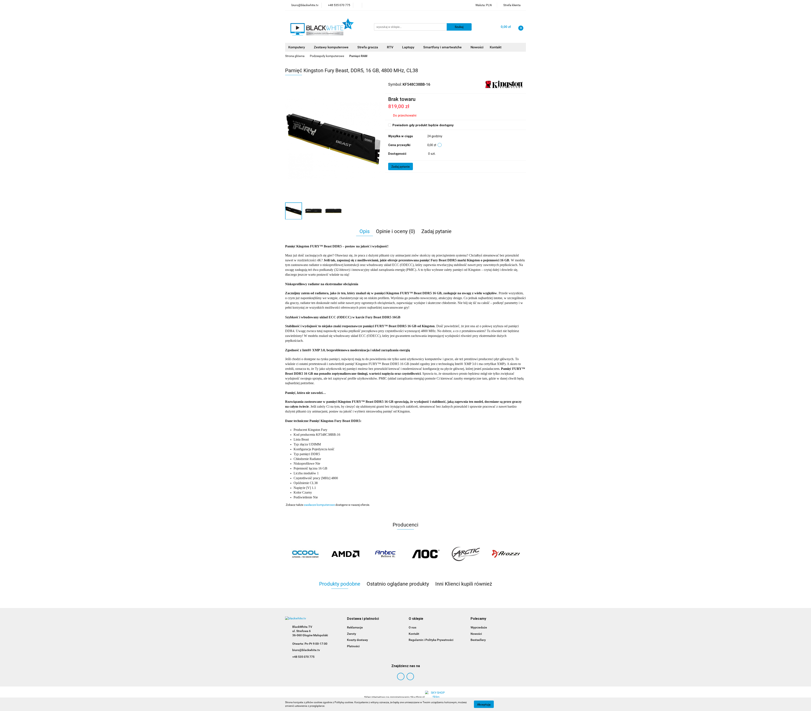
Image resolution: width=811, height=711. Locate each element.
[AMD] (345, 554)
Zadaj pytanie (400, 166)
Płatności (353, 646)
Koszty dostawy (357, 640)
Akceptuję (484, 704)
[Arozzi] (506, 554)
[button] (363, 618)
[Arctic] (466, 554)
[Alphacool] (305, 554)
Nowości (477, 47)
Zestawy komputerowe (331, 47)
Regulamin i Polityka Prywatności (431, 640)
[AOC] (426, 554)
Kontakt (495, 47)
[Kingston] (504, 84)
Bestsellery (478, 640)
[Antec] (385, 554)
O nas (412, 627)
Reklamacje (355, 627)
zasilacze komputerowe (319, 504)
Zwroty (351, 633)
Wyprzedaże (479, 627)
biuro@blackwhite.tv (306, 650)
